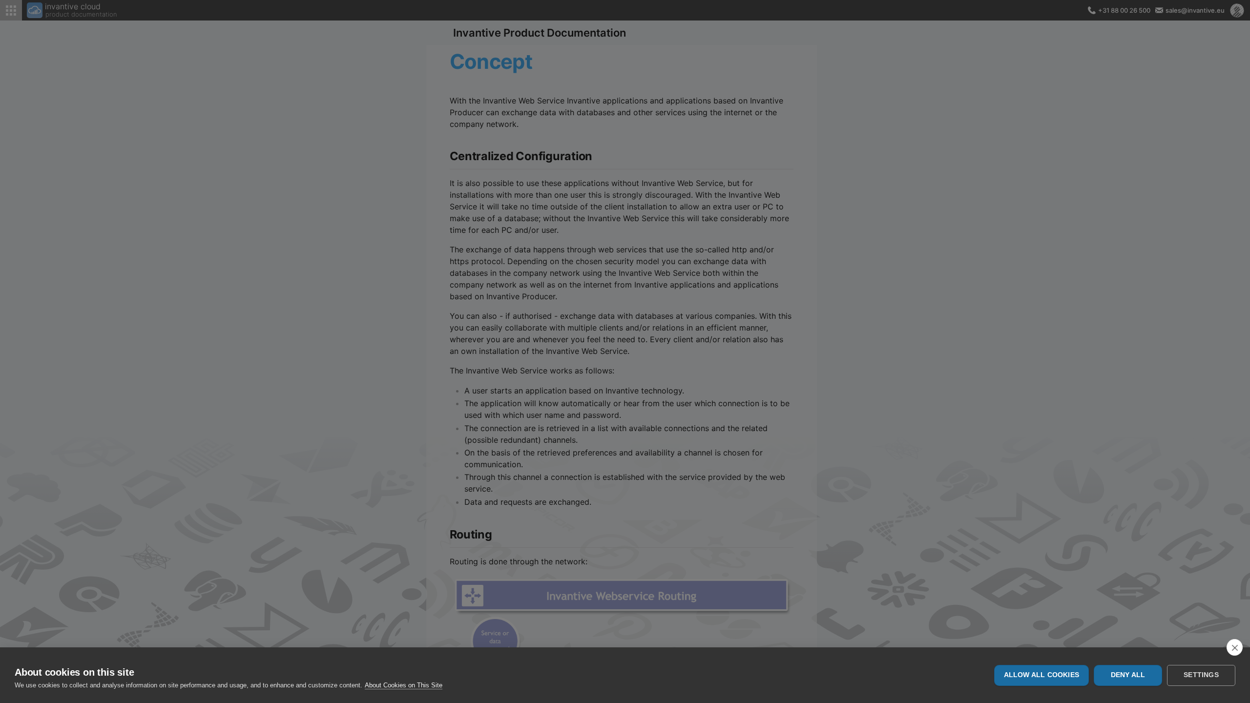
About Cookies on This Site (403, 685)
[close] (1235, 647)
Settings (1201, 675)
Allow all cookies (1041, 675)
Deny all (1128, 675)
